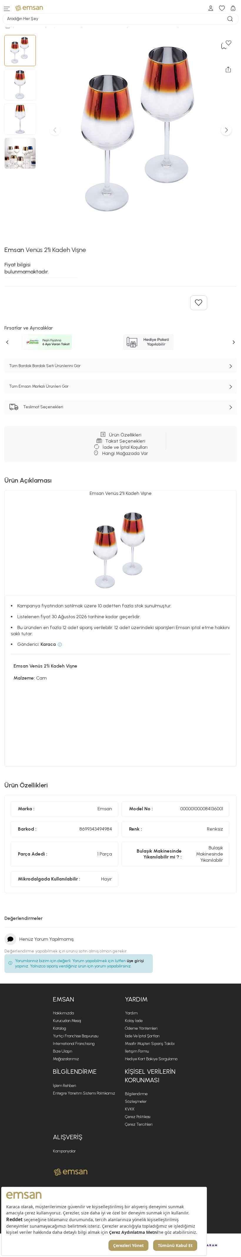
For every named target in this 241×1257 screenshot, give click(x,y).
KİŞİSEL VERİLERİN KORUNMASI (150, 1076)
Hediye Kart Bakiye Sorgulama (151, 1058)
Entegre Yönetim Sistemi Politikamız (84, 1093)
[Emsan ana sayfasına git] (70, 1172)
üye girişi (135, 960)
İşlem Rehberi (64, 1085)
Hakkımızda (63, 1013)
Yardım (131, 1013)
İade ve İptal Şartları (142, 1036)
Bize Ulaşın (62, 1051)
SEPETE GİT (122, 77)
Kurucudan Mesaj (67, 1020)
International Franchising (74, 1043)
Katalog (59, 1028)
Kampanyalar (64, 1151)
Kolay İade (134, 1020)
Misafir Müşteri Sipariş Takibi (150, 1043)
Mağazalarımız (66, 1058)
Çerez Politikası (137, 1116)
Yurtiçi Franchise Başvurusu (75, 1036)
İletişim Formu (137, 1051)
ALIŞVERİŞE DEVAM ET (124, 62)
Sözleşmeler (136, 1101)
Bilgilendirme (136, 1093)
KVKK (130, 1109)
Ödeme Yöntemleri (141, 1028)
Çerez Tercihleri (139, 1124)
